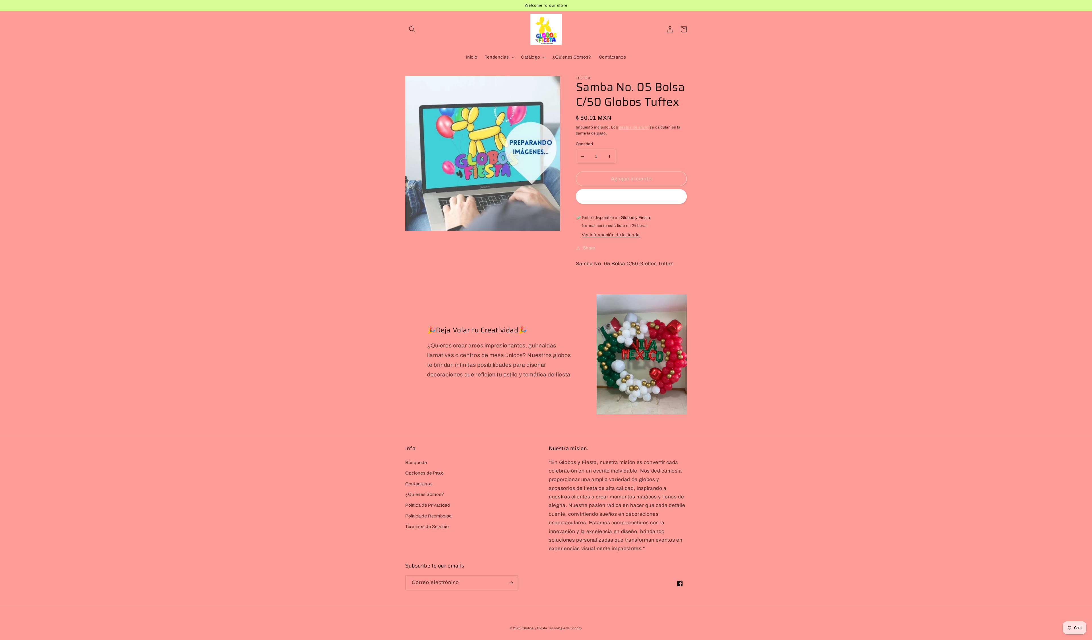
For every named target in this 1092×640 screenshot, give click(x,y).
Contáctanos (419, 483)
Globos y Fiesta (534, 628)
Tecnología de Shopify (565, 628)
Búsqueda (416, 462)
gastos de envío (634, 127)
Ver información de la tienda (610, 234)
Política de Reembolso (428, 515)
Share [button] (589, 247)
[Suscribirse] (511, 582)
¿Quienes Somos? (424, 494)
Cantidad (584, 144)
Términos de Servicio (427, 526)
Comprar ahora (631, 196)
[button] (412, 29)
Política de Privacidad (427, 505)
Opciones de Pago (424, 473)
